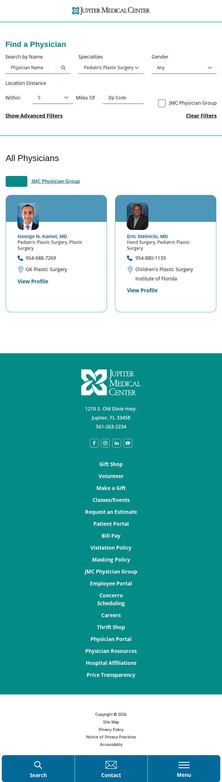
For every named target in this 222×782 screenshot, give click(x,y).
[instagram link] (105, 443)
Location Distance (25, 83)
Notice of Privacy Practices (111, 737)
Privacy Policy (111, 729)
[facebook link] (94, 443)
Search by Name (24, 56)
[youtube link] (127, 443)
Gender (160, 56)
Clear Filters (201, 115)
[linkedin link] (116, 443)
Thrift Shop (111, 627)
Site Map (111, 722)
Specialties (91, 56)
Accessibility (111, 744)
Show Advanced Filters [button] (34, 115)
